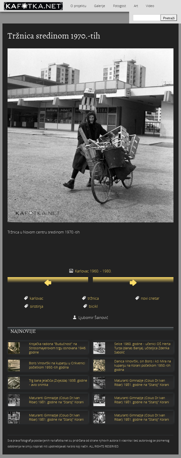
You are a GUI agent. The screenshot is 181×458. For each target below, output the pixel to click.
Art (136, 6)
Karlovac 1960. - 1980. (93, 271)
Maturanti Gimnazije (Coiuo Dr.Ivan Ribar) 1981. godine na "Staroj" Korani (141, 382)
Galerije (99, 6)
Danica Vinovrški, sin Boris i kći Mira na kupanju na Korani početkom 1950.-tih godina (142, 365)
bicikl (93, 306)
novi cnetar (150, 298)
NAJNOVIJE (23, 331)
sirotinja (36, 306)
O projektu (78, 6)
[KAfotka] (33, 6)
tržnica (93, 298)
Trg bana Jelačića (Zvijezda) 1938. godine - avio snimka (58, 382)
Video (150, 6)
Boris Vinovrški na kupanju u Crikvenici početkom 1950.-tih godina (57, 365)
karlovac (36, 298)
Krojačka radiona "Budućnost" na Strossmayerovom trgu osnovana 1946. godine (57, 348)
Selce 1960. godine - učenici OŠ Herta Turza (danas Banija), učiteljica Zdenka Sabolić (142, 348)
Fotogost (119, 6)
